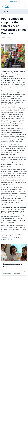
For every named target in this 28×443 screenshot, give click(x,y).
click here (9, 239)
